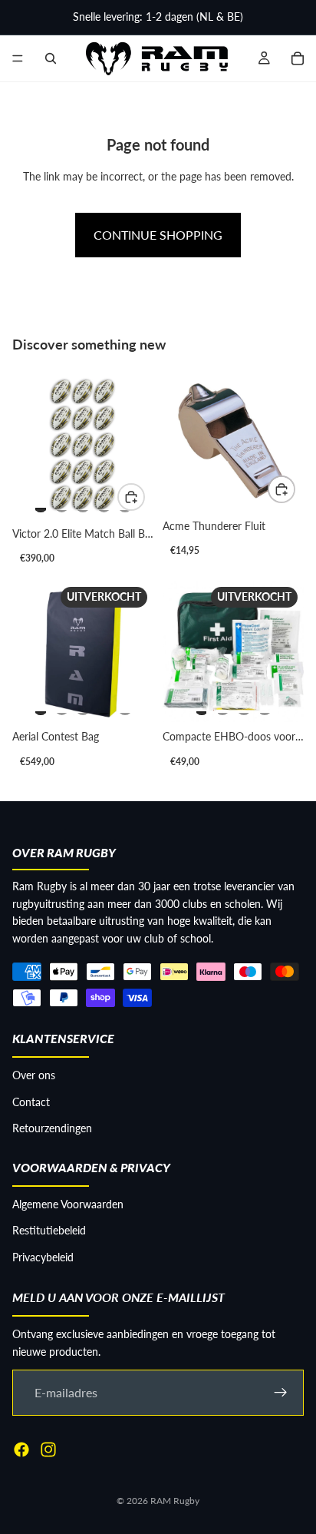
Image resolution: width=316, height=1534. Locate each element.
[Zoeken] (50, 58)
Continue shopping (158, 234)
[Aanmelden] (281, 1393)
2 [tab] (62, 503)
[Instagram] (48, 1449)
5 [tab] (125, 706)
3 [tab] (83, 503)
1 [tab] (41, 503)
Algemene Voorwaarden (67, 1204)
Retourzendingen (52, 1128)
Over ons (33, 1075)
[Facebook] (21, 1449)
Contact (31, 1101)
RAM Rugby (174, 1500)
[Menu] (17, 58)
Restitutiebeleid (49, 1230)
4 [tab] (104, 503)
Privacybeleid (43, 1257)
